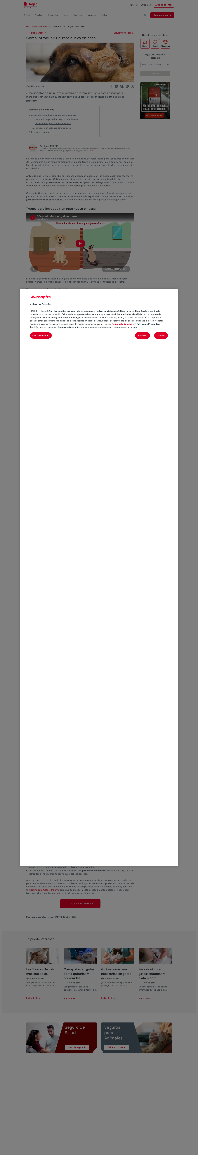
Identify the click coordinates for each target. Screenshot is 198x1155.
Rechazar (142, 335)
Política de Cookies (122, 324)
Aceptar (161, 335)
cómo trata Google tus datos (72, 327)
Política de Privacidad (148, 324)
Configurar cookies (41, 335)
